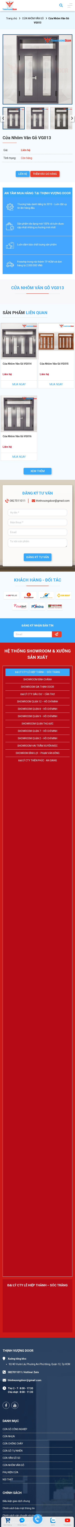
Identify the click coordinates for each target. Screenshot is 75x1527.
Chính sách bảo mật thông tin (19, 1508)
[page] (6, 1405)
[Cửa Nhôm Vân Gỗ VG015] (56, 341)
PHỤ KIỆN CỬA (10, 1472)
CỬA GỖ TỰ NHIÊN (12, 1450)
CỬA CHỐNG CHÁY (13, 1443)
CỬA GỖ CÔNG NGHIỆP (15, 1429)
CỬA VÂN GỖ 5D (11, 1458)
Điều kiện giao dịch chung (16, 1501)
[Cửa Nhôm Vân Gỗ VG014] (19, 341)
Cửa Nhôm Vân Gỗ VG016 (17, 436)
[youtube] (67, 1520)
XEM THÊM (38, 471)
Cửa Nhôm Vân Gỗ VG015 (54, 363)
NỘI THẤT (8, 1479)
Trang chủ (11, 18)
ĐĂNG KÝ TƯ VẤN (37, 557)
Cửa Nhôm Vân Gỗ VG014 (17, 363)
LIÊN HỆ (22, 173)
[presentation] (3, 118)
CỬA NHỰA (9, 1436)
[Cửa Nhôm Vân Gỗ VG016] (19, 414)
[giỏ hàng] (7, 1520)
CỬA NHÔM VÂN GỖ (33, 18)
